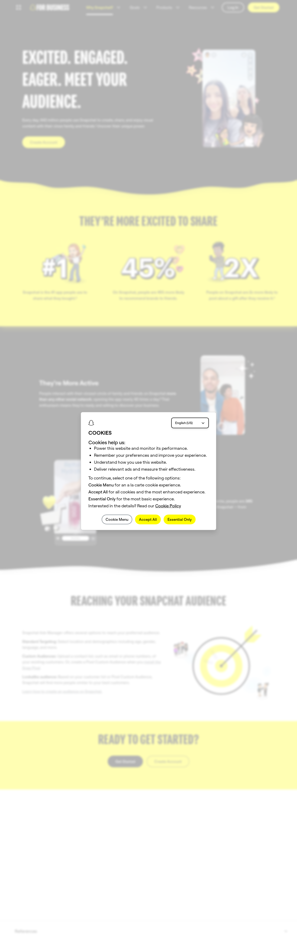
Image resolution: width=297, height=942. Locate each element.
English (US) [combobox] (184, 423)
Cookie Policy (168, 505)
